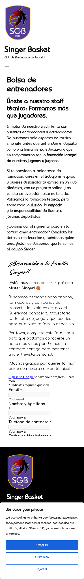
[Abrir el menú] (7, 67)
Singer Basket (27, 50)
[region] (42, 540)
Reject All (42, 569)
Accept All (42, 545)
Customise (42, 557)
